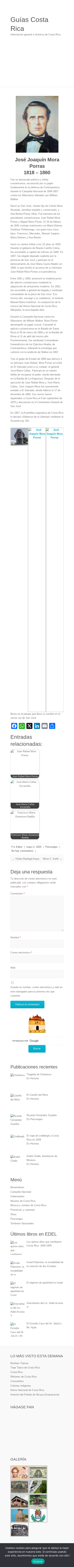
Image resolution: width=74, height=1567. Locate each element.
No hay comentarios (22, 850)
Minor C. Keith (52, 858)
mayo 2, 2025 (33, 846)
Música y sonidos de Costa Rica (28, 1205)
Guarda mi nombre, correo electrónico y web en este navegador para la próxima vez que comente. (36, 991)
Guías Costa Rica (29, 24)
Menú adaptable (61, 9)
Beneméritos (17, 1187)
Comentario (17, 893)
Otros (13, 1214)
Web (12, 967)
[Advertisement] (37, 64)
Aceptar (38, 1561)
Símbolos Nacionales (22, 1223)
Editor (19, 846)
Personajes (51, 846)
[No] (69, 1555)
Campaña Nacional (20, 1191)
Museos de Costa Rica (22, 1201)
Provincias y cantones (22, 1209)
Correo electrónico (21, 952)
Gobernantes (17, 1196)
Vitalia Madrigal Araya (25, 858)
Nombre (15, 937)
